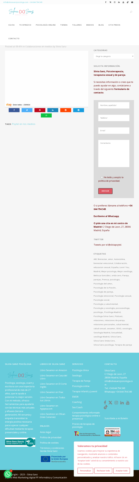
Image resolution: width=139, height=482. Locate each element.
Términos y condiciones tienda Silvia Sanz (52, 449)
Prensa (105, 279)
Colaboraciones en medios (38, 46)
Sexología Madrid (102, 332)
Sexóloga (77, 375)
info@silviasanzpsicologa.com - (16, 2)
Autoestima (119, 259)
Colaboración (120, 263)
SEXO (118, 328)
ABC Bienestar (100, 259)
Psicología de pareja (103, 292)
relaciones (99, 320)
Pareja (125, 275)
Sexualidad (116, 332)
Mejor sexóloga (125, 271)
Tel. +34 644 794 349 (115, 388)
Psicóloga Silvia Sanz (104, 316)
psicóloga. (98, 312)
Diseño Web (11, 477)
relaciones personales (104, 324)
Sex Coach (77, 407)
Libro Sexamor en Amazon (53, 370)
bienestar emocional (103, 263)
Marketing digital (27, 477)
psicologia (115, 279)
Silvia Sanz (61, 46)
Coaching (77, 402)
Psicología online (80, 386)
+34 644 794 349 (36, 2)
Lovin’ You (124, 267)
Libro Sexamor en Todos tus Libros (52, 399)
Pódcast (118, 316)
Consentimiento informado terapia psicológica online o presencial (86, 415)
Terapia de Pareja (81, 380)
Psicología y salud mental (106, 304)
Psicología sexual (123, 296)
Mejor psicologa (108, 271)
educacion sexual (102, 267)
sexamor (111, 328)
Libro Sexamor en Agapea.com (49, 407)
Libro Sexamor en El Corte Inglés (53, 385)
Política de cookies (49, 442)
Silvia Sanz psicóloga (104, 345)
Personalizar (85, 470)
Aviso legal (45, 432)
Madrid (97, 271)
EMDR (75, 396)
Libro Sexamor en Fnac (51, 392)
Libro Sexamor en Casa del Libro (53, 377)
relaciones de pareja (115, 320)
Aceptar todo (122, 470)
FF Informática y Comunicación (51, 477)
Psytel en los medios (23, 124)
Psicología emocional (104, 296)
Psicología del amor (103, 283)
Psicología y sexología (104, 308)
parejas (97, 279)
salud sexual (100, 328)
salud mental (122, 324)
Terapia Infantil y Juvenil (84, 391)
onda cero (116, 275)
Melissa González (102, 275)
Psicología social (101, 300)
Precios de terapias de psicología (83, 425)
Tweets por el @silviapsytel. (108, 244)
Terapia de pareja (123, 345)
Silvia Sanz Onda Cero (104, 341)
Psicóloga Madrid (112, 312)
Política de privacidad (50, 437)
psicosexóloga (122, 308)
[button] (8, 474)
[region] (104, 459)
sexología (127, 328)
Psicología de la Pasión (105, 287)
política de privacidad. (109, 180)
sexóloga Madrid (102, 336)
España (115, 267)
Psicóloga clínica (80, 370)
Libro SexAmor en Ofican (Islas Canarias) (52, 416)
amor (110, 259)
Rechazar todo (103, 470)
